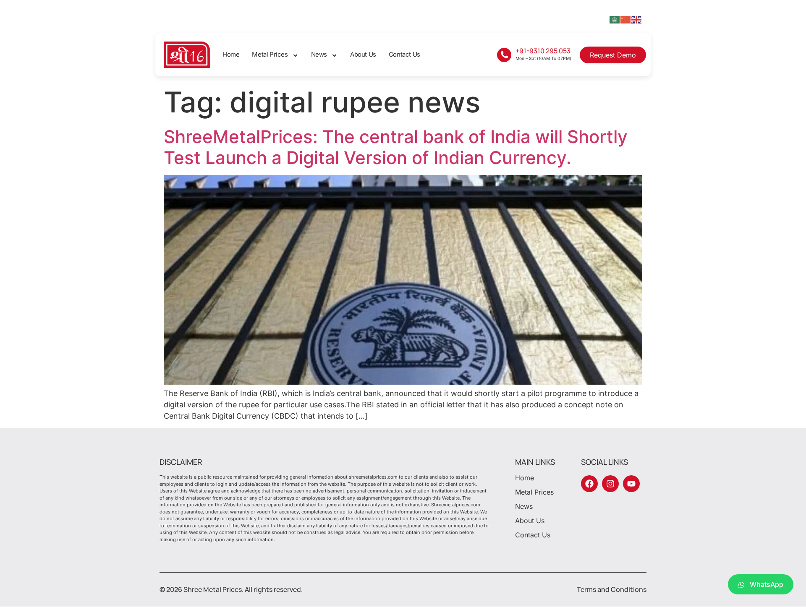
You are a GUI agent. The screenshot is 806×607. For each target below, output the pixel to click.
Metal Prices (270, 54)
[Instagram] (610, 483)
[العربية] (615, 19)
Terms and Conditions (611, 589)
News (319, 54)
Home (230, 54)
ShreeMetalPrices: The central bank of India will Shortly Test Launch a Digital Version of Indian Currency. (396, 147)
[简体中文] (625, 19)
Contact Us (404, 54)
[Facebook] (589, 483)
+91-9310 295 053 (543, 50)
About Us (363, 54)
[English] (636, 19)
